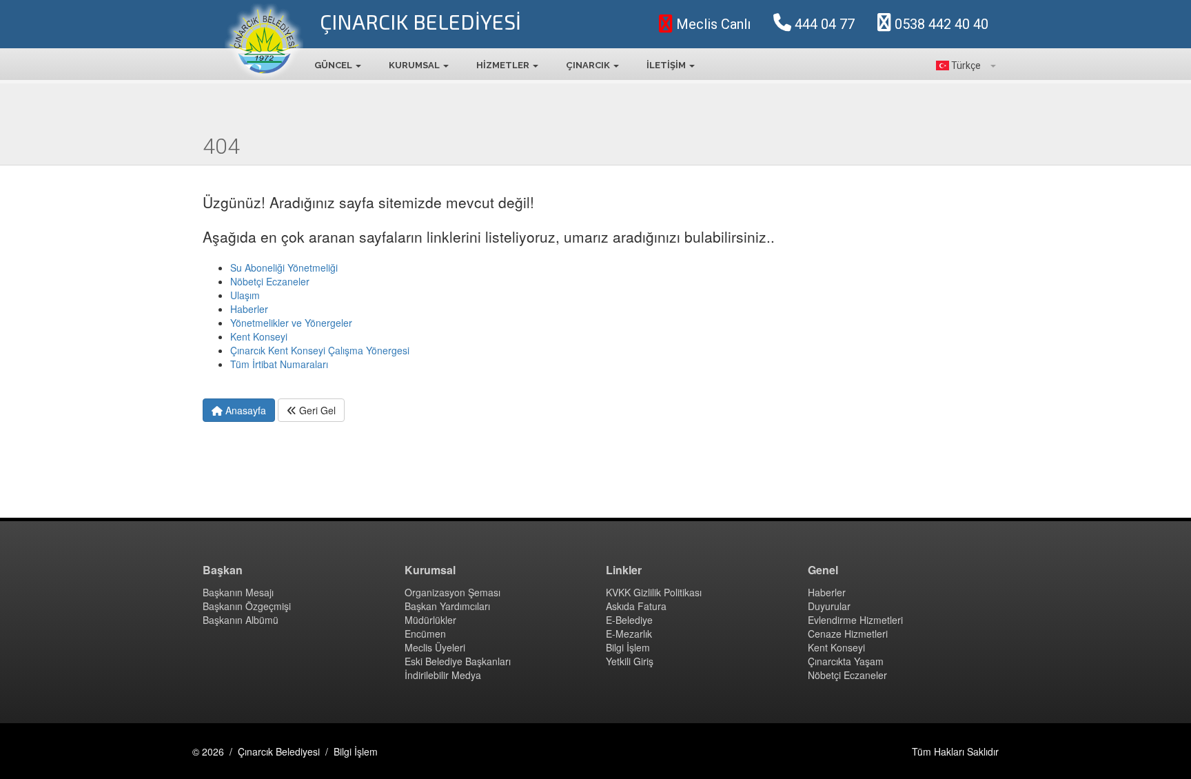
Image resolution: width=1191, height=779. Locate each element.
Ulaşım (245, 295)
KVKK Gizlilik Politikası (654, 592)
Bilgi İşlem (628, 647)
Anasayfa (244, 410)
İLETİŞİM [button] (667, 65)
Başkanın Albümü (240, 620)
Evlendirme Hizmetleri (855, 620)
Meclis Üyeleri (435, 647)
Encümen (425, 633)
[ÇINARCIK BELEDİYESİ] (264, 41)
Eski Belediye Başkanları (458, 661)
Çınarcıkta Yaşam (846, 661)
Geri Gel (316, 410)
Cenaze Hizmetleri (848, 633)
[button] (962, 65)
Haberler (249, 309)
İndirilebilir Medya (443, 675)
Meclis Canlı (712, 24)
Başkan (223, 570)
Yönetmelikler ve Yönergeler (291, 323)
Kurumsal (430, 570)
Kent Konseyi (258, 336)
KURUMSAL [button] (415, 65)
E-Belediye (629, 620)
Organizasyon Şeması (452, 592)
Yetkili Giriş (629, 661)
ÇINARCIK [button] (589, 65)
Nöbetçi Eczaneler (269, 281)
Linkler (624, 570)
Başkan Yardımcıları (447, 606)
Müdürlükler (430, 620)
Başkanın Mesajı (238, 592)
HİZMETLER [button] (503, 65)
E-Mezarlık (629, 633)
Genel (823, 570)
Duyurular (829, 606)
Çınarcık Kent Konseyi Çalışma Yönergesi (319, 350)
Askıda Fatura (636, 606)
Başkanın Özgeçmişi (247, 606)
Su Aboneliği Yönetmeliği (284, 267)
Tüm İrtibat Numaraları (279, 364)
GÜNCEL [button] (334, 65)
